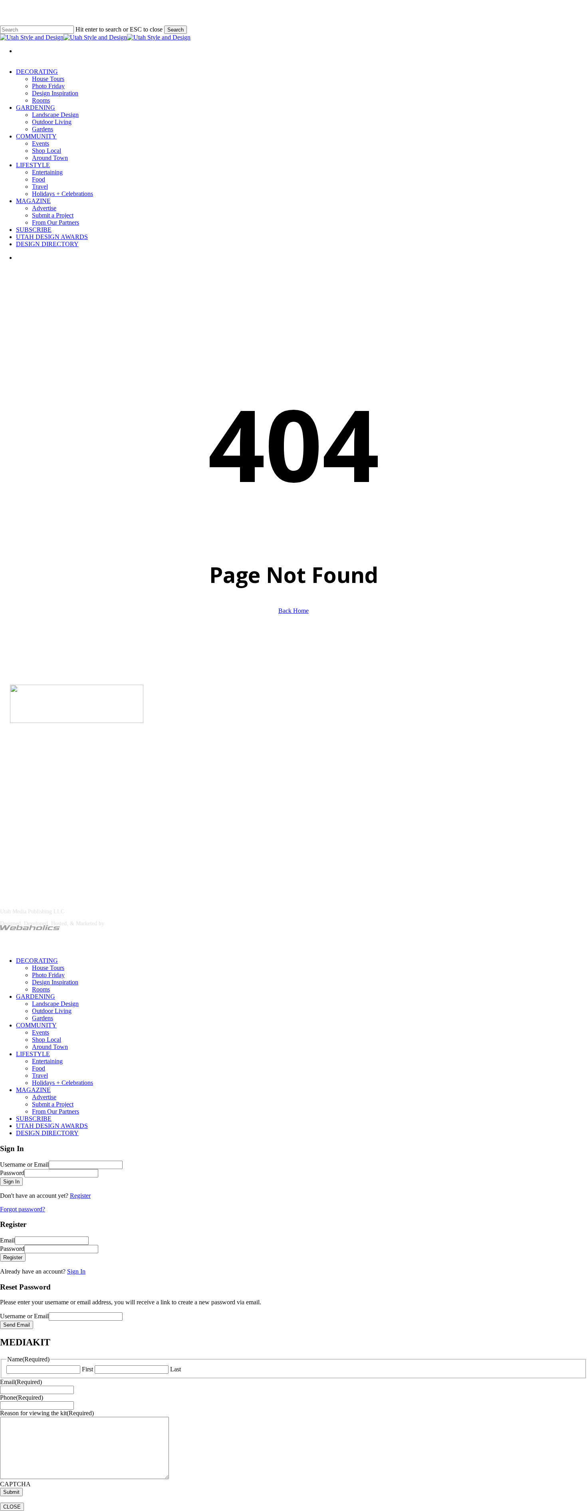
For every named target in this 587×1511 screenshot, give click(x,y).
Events (40, 1032)
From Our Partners (55, 1111)
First (87, 1369)
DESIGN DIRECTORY (47, 1133)
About (8, 769)
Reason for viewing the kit (47, 1413)
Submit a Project (52, 1104)
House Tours (48, 967)
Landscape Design (55, 1003)
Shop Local (46, 1039)
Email (21, 1382)
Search (175, 30)
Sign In (76, 1271)
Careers (95, 769)
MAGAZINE (33, 1089)
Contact (68, 769)
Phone (21, 1397)
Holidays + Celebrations (62, 1082)
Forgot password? (22, 1209)
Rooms (41, 989)
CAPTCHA (15, 1484)
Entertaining (47, 1061)
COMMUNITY (36, 1025)
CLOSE (12, 1507)
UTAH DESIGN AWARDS (52, 1125)
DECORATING (37, 960)
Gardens (42, 1018)
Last (175, 1369)
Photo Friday (48, 975)
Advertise (37, 769)
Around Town (50, 1046)
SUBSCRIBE (34, 1118)
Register (80, 1195)
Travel (40, 1075)
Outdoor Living (51, 1010)
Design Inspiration (55, 982)
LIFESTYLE (33, 1054)
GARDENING (35, 996)
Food (38, 1068)
